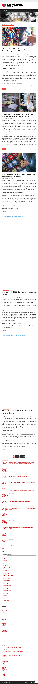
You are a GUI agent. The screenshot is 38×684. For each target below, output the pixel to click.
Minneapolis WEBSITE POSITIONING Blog (9, 643)
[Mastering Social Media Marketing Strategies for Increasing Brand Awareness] (19, 162)
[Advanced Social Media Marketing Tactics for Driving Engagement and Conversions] (19, 36)
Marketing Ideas (6, 583)
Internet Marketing (6, 577)
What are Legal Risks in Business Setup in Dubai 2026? (18, 476)
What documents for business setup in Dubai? (16, 537)
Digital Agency (6, 565)
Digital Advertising (6, 563)
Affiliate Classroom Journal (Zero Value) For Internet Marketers (12, 651)
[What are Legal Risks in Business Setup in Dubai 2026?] (5, 476)
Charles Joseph (9, 52)
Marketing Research (7, 592)
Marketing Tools (6, 595)
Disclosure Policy (5, 610)
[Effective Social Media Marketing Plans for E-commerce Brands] (19, 371)
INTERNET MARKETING (8, 575)
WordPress (30, 682)
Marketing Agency (6, 580)
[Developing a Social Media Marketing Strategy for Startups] (19, 252)
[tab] (4, 555)
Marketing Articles (6, 582)
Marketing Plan (6, 588)
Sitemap (3, 612)
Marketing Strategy (7, 593)
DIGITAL (5, 562)
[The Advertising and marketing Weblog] (5, 660)
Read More (4, 88)
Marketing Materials (7, 585)
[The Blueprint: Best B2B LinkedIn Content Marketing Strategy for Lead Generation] (5, 527)
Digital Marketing (6, 567)
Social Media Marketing (5, 47)
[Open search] (35, 10)
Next (24, 456)
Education (5, 568)
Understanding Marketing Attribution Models (16, 543)
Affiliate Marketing (6, 558)
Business (5, 560)
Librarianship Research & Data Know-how (9, 636)
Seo (4, 598)
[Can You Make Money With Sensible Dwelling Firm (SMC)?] (5, 666)
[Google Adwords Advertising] (5, 673)
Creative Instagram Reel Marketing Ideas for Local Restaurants (19, 501)
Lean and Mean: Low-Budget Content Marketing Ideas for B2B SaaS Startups (22, 482)
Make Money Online (7, 578)
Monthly (9, 554)
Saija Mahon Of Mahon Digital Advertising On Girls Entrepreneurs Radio (14, 647)
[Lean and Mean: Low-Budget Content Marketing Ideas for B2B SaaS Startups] (5, 482)
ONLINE (4, 597)
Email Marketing (6, 570)
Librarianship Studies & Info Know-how (15, 655)
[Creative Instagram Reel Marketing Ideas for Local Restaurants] (5, 501)
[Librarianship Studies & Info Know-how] (5, 655)
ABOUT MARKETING (7, 557)
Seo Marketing (6, 600)
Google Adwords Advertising (13, 673)
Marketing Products (7, 590)
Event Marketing (6, 573)
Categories (5, 554)
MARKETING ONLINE (7, 587)
